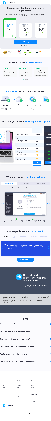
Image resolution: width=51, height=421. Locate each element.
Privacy (32, 387)
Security (32, 385)
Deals (4, 392)
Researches (33, 396)
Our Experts (33, 401)
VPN (18, 394)
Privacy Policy (31, 410)
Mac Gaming (33, 399)
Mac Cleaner (19, 380)
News (4, 387)
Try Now (37, 162)
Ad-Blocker (19, 396)
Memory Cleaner (20, 387)
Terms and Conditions (21, 410)
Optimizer (19, 385)
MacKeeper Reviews (21, 399)
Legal (4, 385)
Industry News (34, 394)
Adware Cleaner (20, 392)
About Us (5, 380)
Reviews (32, 392)
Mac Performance (34, 380)
